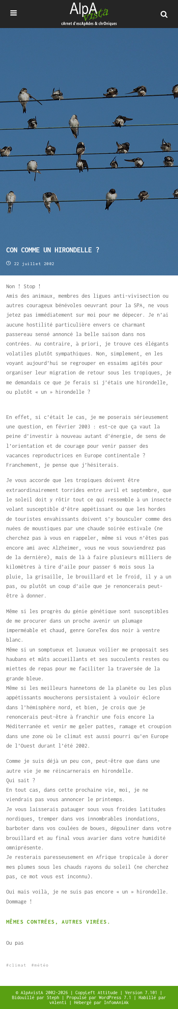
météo (41, 965)
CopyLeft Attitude (97, 992)
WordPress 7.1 (116, 997)
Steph (54, 997)
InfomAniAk (116, 1002)
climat (17, 965)
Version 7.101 (142, 992)
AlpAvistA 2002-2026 (45, 992)
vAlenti (59, 1002)
